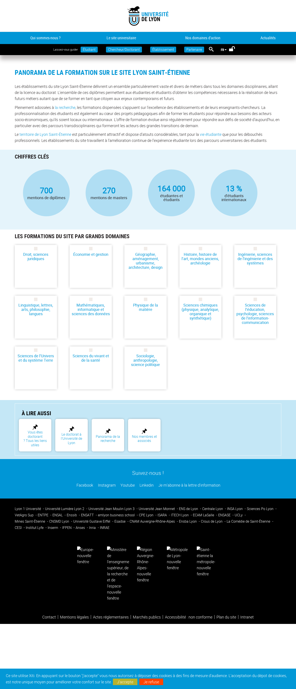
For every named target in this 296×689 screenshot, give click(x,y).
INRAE (104, 527)
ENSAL (57, 515)
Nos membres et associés (144, 438)
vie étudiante (210, 134)
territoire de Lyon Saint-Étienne (45, 134)
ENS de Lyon (189, 508)
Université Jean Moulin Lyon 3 (111, 508)
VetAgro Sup (24, 515)
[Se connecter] (234, 49)
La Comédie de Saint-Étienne (249, 521)
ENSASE (224, 515)
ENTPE (43, 515)
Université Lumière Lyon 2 (65, 508)
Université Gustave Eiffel (92, 521)
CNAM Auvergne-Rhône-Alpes (153, 521)
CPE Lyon (146, 515)
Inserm (53, 527)
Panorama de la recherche (108, 438)
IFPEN (67, 527)
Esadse (120, 521)
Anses (81, 527)
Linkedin (146, 485)
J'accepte (125, 681)
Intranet (247, 617)
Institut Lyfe (35, 527)
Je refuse (151, 681)
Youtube (127, 485)
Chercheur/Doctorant (124, 49)
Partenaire (194, 49)
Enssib (72, 515)
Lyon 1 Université (28, 508)
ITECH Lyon (180, 515)
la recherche (65, 107)
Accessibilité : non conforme (188, 617)
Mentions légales (74, 617)
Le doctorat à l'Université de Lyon (71, 438)
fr (222, 50)
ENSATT (88, 515)
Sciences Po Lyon (260, 508)
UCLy (239, 515)
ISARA (163, 515)
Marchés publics (147, 617)
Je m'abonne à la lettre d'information (189, 485)
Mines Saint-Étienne (30, 521)
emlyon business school (117, 515)
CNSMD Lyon (59, 521)
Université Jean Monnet (157, 508)
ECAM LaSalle (204, 515)
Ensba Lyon (188, 521)
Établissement (163, 49)
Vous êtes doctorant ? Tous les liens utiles (35, 438)
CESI (19, 527)
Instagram (106, 485)
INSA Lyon (235, 508)
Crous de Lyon (212, 521)
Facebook (84, 485)
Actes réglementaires (111, 617)
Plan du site (226, 617)
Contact (49, 617)
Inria (93, 527)
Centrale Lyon (213, 508)
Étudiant (89, 49)
